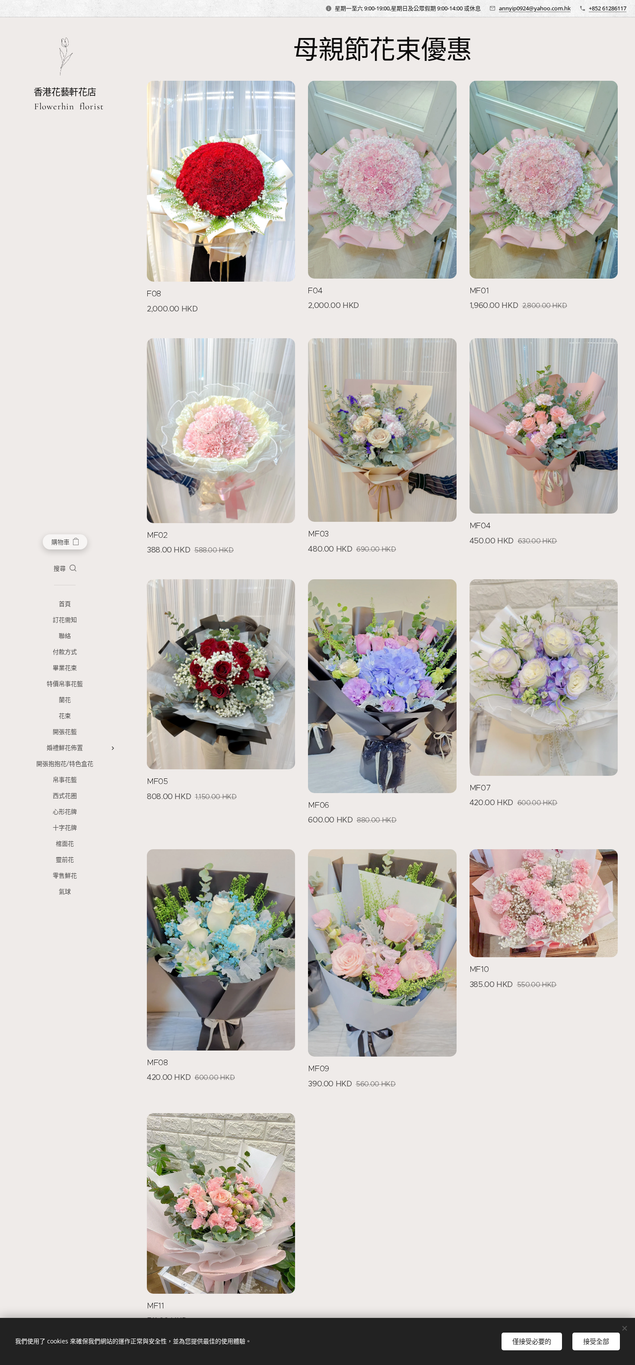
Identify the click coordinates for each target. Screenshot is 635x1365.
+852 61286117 (607, 8)
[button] (65, 568)
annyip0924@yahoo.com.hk (535, 8)
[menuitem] (65, 604)
